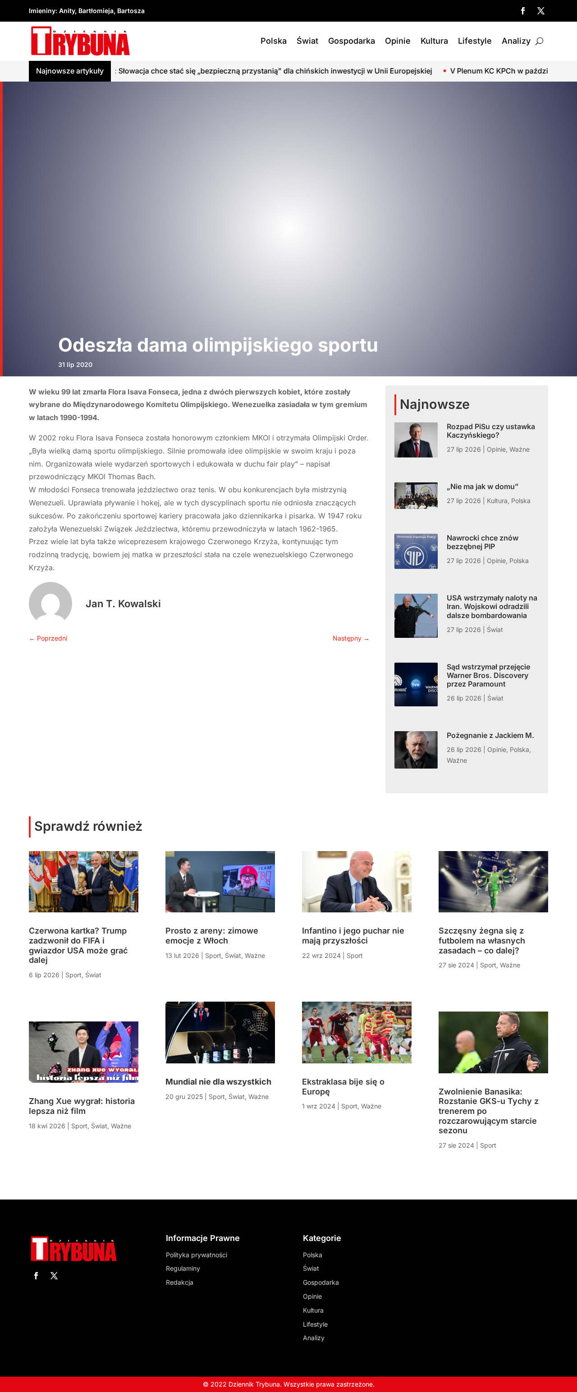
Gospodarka (351, 41)
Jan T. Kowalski (123, 603)
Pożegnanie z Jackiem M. (490, 735)
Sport (73, 975)
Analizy (516, 41)
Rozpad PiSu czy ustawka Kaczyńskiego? (491, 431)
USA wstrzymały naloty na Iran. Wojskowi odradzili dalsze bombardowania (492, 606)
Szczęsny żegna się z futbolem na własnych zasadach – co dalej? (482, 940)
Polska (274, 41)
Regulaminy (183, 1268)
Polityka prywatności (196, 1255)
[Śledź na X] (541, 11)
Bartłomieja (96, 10)
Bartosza (131, 10)
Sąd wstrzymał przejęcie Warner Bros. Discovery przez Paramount (488, 675)
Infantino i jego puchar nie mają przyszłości (353, 935)
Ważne (519, 449)
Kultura (434, 41)
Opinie (398, 41)
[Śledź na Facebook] (523, 11)
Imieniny (42, 10)
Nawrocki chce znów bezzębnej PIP (482, 542)
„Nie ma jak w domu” (482, 486)
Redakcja (179, 1282)
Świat (307, 41)
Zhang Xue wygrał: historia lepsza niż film (82, 1106)
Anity (67, 10)
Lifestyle (475, 41)
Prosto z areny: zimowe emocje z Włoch (211, 935)
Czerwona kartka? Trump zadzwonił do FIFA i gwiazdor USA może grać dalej (78, 945)
